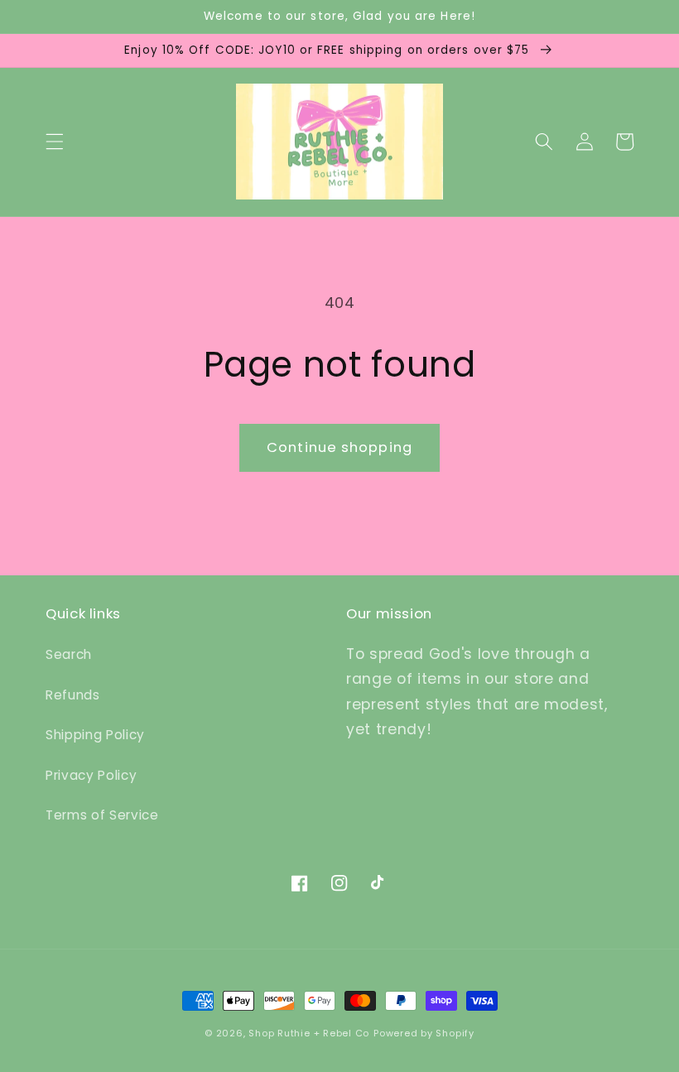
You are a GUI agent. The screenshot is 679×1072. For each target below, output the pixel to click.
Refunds (73, 695)
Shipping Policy (95, 734)
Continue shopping (339, 447)
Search (69, 654)
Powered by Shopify (423, 1033)
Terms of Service (102, 815)
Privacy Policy (91, 775)
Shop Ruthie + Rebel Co (308, 1033)
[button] (55, 141)
